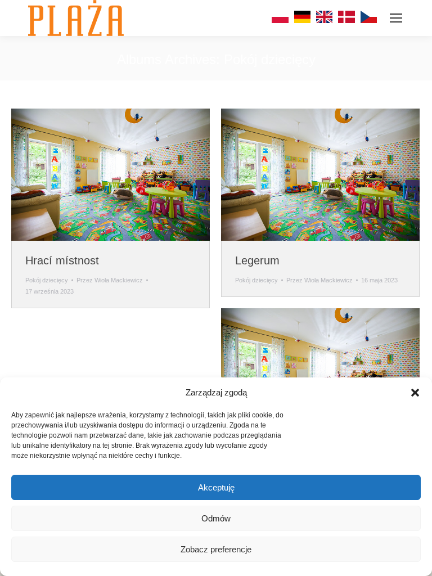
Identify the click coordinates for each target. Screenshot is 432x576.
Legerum (257, 260)
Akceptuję (216, 487)
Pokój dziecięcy (46, 280)
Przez (109, 280)
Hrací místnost (62, 260)
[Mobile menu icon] (396, 18)
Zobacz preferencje (216, 549)
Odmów (216, 518)
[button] (415, 392)
